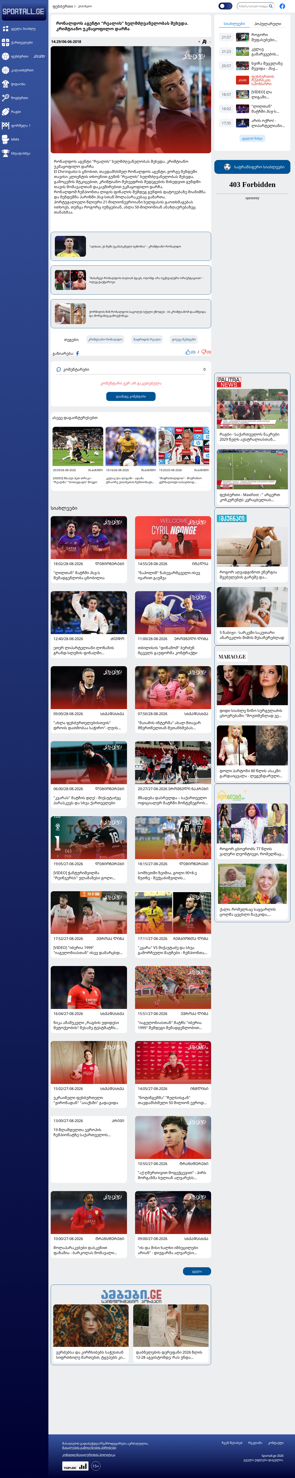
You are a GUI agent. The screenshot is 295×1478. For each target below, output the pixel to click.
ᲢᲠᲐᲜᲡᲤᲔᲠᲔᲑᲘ (194, 1163)
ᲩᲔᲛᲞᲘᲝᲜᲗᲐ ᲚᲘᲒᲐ (190, 938)
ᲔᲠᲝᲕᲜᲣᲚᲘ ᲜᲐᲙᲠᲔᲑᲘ (188, 789)
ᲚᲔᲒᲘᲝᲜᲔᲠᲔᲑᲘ (109, 564)
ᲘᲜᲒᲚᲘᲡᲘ (199, 1088)
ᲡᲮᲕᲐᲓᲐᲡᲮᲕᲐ (112, 714)
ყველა (197, 1271)
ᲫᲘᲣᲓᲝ (117, 639)
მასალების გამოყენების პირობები (89, 1447)
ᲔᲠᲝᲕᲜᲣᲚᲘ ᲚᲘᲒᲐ (191, 639)
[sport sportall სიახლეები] (282, 6)
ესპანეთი (85, 6)
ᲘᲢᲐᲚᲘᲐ (200, 564)
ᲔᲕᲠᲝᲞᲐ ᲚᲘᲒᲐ (110, 938)
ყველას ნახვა (252, 138)
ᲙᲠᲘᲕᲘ (118, 1121)
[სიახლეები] (131, 1295)
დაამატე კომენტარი (131, 396)
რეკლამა (255, 1442)
